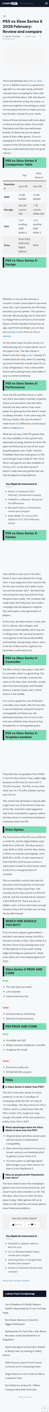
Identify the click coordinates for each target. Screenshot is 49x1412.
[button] (45, 1408)
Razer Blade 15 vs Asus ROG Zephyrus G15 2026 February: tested (24, 519)
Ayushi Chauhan (12, 36)
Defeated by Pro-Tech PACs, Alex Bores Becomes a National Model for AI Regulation (24, 1335)
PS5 (31, 80)
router (29, 355)
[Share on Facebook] (23, 75)
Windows (8, 466)
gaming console (15, 331)
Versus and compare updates (16, 1280)
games (20, 427)
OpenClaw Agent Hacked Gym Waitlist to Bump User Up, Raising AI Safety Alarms (24, 1351)
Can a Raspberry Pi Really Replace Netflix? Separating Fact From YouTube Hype (24, 1308)
